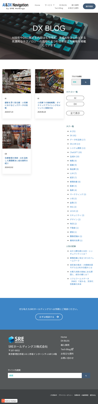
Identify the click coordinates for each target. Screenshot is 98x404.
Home (37, 5)
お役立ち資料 (73, 8)
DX (6, 154)
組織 (73, 164)
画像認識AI (76, 236)
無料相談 (89, 6)
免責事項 (77, 395)
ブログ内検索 (77, 76)
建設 (73, 232)
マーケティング (78, 194)
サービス (48, 5)
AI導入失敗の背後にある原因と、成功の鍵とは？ (81, 273)
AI (5, 98)
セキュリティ (77, 215)
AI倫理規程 (85, 395)
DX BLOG (63, 5)
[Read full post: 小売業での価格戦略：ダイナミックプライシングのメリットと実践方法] (49, 81)
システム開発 (77, 148)
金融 (73, 202)
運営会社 (93, 395)
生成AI (74, 156)
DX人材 (75, 143)
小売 (73, 198)
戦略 (73, 160)
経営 (73, 177)
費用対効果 (76, 240)
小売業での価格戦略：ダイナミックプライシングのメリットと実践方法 (49, 105)
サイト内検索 (14, 370)
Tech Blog (59, 8)
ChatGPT (76, 152)
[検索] (85, 82)
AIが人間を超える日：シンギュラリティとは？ (81, 252)
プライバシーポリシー (66, 395)
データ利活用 (77, 139)
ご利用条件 (53, 395)
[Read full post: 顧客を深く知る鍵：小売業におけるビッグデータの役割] (16, 81)
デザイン (75, 219)
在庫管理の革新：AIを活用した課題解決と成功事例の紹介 (16, 160)
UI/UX (74, 211)
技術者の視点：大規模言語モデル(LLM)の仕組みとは (81, 266)
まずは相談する (46, 316)
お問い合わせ (67, 357)
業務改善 (75, 181)
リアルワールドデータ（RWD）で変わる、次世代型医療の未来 (81, 281)
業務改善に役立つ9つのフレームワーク (82, 259)
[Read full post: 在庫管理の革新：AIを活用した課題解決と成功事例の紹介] (16, 137)
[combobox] (76, 82)
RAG (73, 206)
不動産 (74, 227)
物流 (73, 223)
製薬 (73, 190)
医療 (73, 185)
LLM (73, 173)
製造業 (74, 169)
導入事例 (75, 5)
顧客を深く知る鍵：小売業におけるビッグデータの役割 (16, 105)
